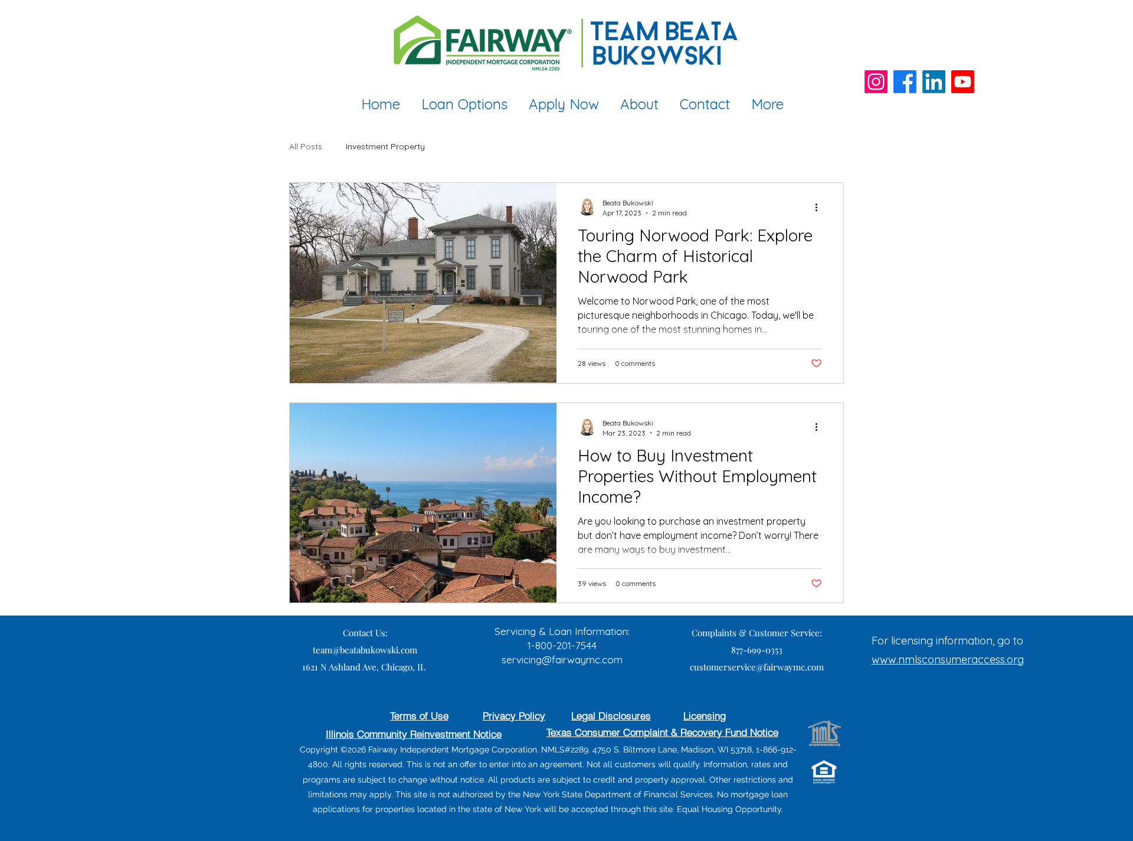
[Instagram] (876, 81)
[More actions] (820, 207)
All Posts (305, 146)
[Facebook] (904, 81)
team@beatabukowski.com (365, 650)
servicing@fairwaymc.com (562, 659)
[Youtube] (962, 81)
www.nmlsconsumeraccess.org (948, 659)
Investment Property (385, 146)
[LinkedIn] (933, 81)
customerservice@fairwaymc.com (757, 667)
